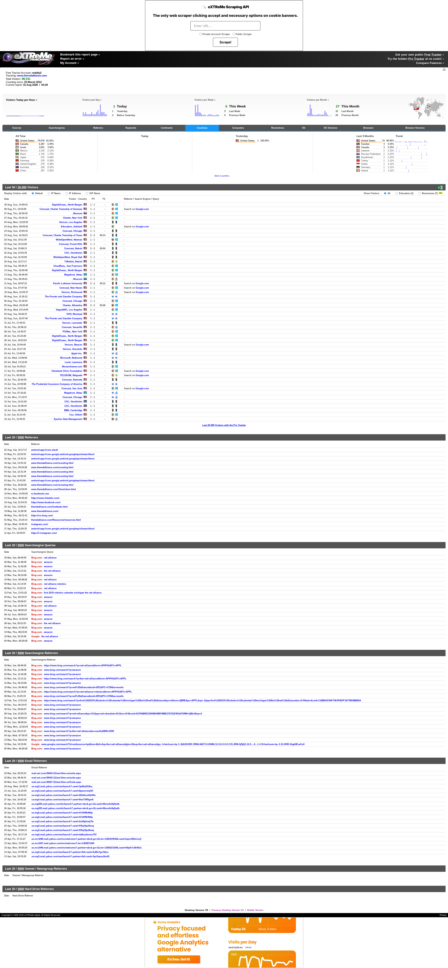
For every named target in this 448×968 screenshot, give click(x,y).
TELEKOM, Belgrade (71, 375)
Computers (238, 128)
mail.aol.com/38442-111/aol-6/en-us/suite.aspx (56, 773)
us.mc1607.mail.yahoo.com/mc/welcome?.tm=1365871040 (62, 843)
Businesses (429, 193)
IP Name (55, 193)
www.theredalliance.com (32, 75)
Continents (167, 128)
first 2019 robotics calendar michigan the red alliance (73, 592)
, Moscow (77, 213)
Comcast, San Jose (71, 388)
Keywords (130, 128)
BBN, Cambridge (73, 410)
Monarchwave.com (72, 366)
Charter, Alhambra (72, 305)
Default (38, 193)
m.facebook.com (40, 493)
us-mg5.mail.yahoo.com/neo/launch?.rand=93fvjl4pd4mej (62, 825)
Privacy (443, 915)
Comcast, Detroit (73, 248)
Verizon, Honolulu (72, 349)
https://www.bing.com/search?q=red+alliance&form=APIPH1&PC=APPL (83, 665)
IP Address (74, 193)
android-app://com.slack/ (44, 450)
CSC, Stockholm (73, 252)
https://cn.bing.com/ (42, 515)
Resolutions (277, 128)
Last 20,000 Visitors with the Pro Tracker (224, 425)
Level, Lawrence (73, 362)
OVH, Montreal (74, 314)
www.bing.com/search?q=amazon (62, 670)
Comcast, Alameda (72, 379)
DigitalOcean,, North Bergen (67, 204)
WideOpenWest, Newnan (69, 239)
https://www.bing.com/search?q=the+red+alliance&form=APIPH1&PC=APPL (85, 678)
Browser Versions (415, 128)
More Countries (222, 176)
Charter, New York (72, 217)
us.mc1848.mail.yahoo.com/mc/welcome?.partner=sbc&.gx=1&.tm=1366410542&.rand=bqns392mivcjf (86, 839)
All (388, 193)
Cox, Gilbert (75, 414)
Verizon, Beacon (73, 344)
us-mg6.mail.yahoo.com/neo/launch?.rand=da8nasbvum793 (63, 834)
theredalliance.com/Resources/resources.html (56, 520)
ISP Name (94, 193)
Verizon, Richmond (71, 292)
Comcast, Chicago (72, 231)
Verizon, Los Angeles (70, 222)
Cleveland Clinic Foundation (66, 371)
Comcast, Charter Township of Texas (62, 235)
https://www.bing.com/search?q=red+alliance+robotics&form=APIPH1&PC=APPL (88, 691)
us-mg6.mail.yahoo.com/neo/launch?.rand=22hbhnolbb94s (63, 795)
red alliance (50, 557)
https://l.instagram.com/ (44, 533)
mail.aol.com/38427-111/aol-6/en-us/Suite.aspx (56, 782)
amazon (48, 562)
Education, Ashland (71, 226)
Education (405, 193)
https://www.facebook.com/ (46, 502)
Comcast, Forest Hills (70, 244)
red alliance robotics (55, 584)
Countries (202, 128)
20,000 (22, 187)
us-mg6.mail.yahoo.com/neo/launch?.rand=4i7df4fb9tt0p (62, 812)
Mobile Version (255, 910)
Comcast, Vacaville (72, 327)
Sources (16, 128)
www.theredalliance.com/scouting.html (52, 463)
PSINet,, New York (72, 331)
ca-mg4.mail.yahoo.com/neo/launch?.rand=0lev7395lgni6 (62, 799)
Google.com (142, 209)
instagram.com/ (39, 524)
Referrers (98, 128)
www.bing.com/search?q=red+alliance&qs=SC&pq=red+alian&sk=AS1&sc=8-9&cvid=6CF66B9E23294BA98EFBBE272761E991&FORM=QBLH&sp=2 (123, 713)
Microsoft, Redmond (71, 358)
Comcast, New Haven (70, 287)
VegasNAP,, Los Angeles (69, 309)
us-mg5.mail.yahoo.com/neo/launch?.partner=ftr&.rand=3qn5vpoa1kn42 (70, 856)
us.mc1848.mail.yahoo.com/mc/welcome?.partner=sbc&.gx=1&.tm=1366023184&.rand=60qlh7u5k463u (86, 847)
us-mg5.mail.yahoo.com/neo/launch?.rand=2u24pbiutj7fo (62, 821)
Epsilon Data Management (68, 419)
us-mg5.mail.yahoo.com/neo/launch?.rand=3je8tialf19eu (61, 786)
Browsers (368, 128)
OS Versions (330, 128)
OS (303, 128)
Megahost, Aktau (73, 274)
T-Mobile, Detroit (73, 261)
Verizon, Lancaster (72, 322)
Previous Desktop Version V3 (228, 910)
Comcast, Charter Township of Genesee (61, 209)
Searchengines (57, 128)
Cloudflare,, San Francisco (67, 266)
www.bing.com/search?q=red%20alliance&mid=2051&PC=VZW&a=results (84, 687)
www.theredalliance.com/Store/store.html (53, 489)
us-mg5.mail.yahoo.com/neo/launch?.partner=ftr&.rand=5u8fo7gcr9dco (69, 852)
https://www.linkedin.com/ (45, 498)
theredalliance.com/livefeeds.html (49, 506)
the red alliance (52, 570)
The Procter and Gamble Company (63, 296)
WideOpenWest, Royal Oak (67, 257)
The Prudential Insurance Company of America (56, 384)
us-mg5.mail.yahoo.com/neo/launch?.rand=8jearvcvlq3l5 (62, 790)
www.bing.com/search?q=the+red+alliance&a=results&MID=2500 (79, 731)
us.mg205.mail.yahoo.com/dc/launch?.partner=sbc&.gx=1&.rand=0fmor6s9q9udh (75, 804)
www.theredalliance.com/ (44, 511)
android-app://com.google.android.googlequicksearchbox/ (62, 454)
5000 (21, 437)
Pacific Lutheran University (67, 283)
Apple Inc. (76, 353)
